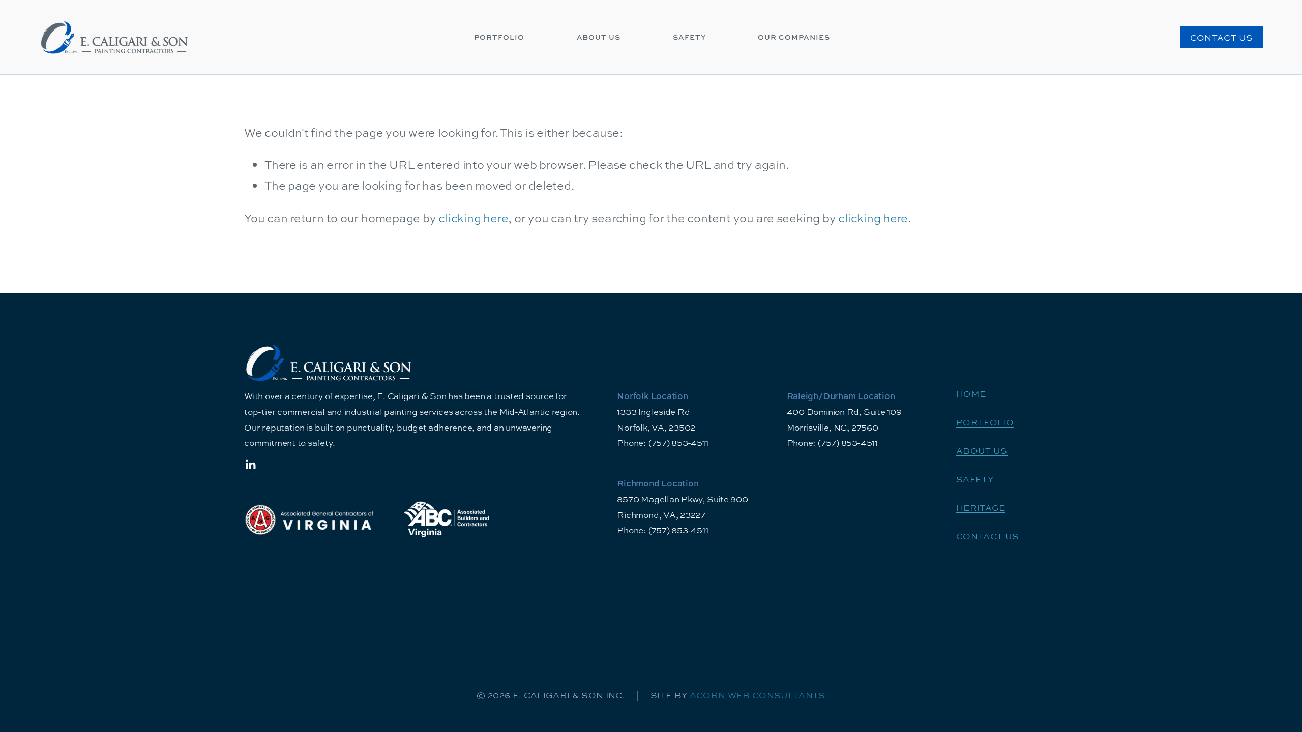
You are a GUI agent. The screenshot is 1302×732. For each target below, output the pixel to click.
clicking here (473, 218)
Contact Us (1221, 37)
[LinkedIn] (250, 465)
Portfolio (499, 37)
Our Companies (794, 37)
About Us (599, 37)
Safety (689, 37)
